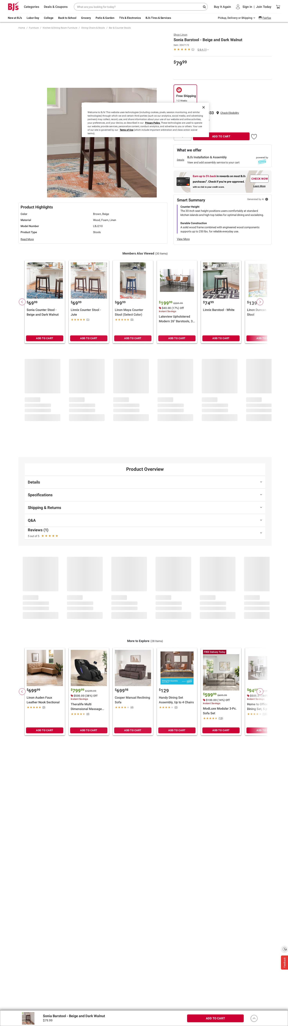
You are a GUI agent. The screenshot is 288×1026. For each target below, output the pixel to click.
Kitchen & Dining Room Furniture (60, 27)
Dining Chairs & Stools (93, 27)
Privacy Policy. (152, 122)
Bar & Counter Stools (120, 27)
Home (21, 27)
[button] (229, 113)
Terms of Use (126, 130)
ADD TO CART (221, 136)
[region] (145, 120)
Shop (180, 34)
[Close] (203, 107)
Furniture (34, 27)
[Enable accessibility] (284, 949)
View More (183, 239)
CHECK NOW (259, 178)
